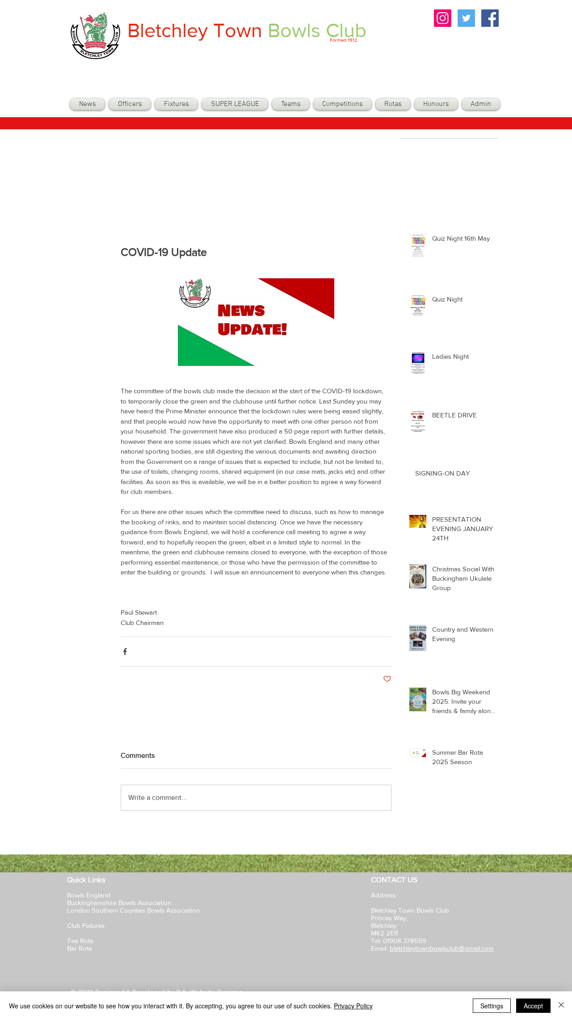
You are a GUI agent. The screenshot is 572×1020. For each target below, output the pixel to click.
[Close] (561, 1006)
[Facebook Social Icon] (490, 18)
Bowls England (88, 895)
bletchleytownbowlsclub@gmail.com (442, 948)
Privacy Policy (353, 1005)
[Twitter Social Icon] (466, 18)
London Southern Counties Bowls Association (133, 910)
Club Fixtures (86, 925)
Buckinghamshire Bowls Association (119, 902)
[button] (290, 104)
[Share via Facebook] (125, 651)
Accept (533, 1005)
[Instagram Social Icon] (442, 18)
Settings (491, 1005)
